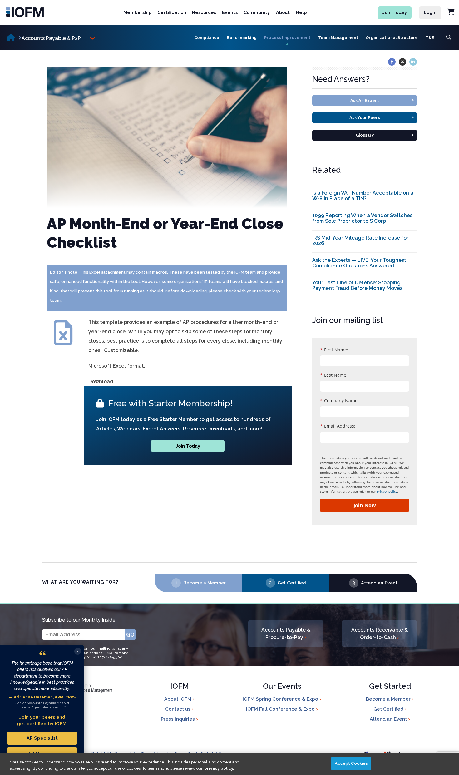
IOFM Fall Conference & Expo (281, 709)
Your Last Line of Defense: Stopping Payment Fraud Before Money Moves (357, 285)
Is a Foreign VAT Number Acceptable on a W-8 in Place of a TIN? (362, 195)
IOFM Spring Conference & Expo (281, 699)
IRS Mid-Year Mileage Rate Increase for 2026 (360, 240)
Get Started (390, 687)
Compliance (206, 37)
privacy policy (387, 491)
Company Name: (339, 401)
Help (301, 12)
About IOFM (178, 699)
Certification (171, 12)
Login (430, 12)
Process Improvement (287, 37)
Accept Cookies (351, 763)
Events (230, 12)
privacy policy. (219, 768)
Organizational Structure (392, 37)
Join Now (364, 505)
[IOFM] (32, 12)
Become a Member (204, 582)
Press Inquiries (178, 719)
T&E (429, 37)
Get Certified (292, 582)
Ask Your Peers (381, 117)
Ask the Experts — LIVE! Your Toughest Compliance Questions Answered (359, 263)
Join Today (395, 12)
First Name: (334, 350)
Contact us (178, 709)
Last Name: (334, 375)
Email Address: (337, 426)
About (283, 12)
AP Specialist (42, 738)
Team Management (338, 37)
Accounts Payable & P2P (51, 38)
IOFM (179, 687)
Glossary (385, 134)
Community (257, 12)
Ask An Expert (382, 100)
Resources (204, 12)
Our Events (282, 687)
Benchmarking (242, 37)
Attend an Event (379, 582)
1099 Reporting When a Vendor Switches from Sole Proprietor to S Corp (362, 218)
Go (130, 634)
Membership (137, 12)
